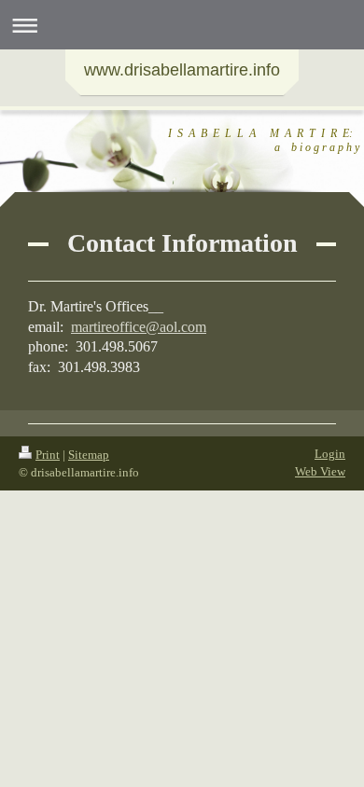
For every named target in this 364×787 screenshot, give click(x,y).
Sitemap (88, 455)
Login (330, 454)
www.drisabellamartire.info (182, 70)
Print (47, 455)
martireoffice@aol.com (138, 327)
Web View (320, 471)
